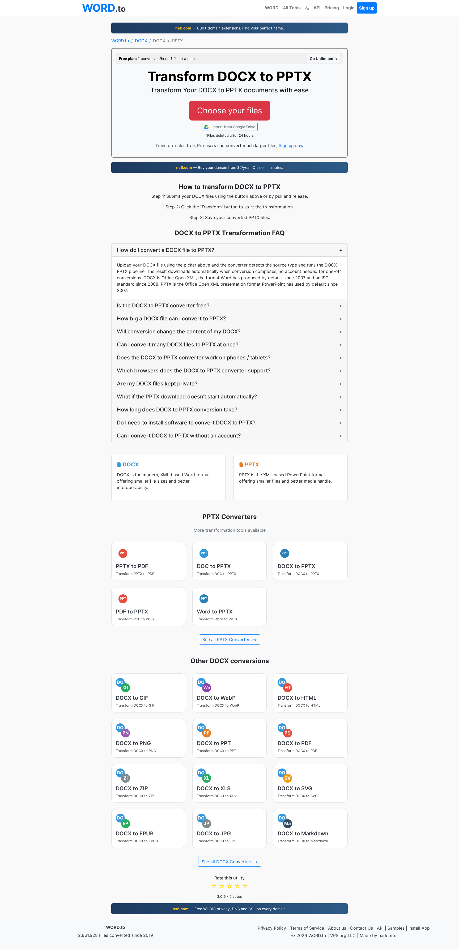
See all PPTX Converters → (229, 639)
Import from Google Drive (232, 126)
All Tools (292, 7)
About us (337, 928)
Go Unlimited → (324, 58)
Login (349, 7)
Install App (419, 928)
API (316, 7)
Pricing (332, 7)
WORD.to (120, 40)
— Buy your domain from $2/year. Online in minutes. (229, 167)
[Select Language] (307, 7)
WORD (272, 7)
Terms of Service (307, 928)
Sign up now (291, 145)
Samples (396, 928)
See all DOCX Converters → (230, 861)
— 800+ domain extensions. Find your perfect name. (229, 28)
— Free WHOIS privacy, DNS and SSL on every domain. (230, 909)
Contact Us (361, 928)
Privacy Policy (272, 928)
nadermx (387, 935)
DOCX (141, 40)
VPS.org (338, 935)
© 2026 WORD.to (308, 935)
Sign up (367, 8)
